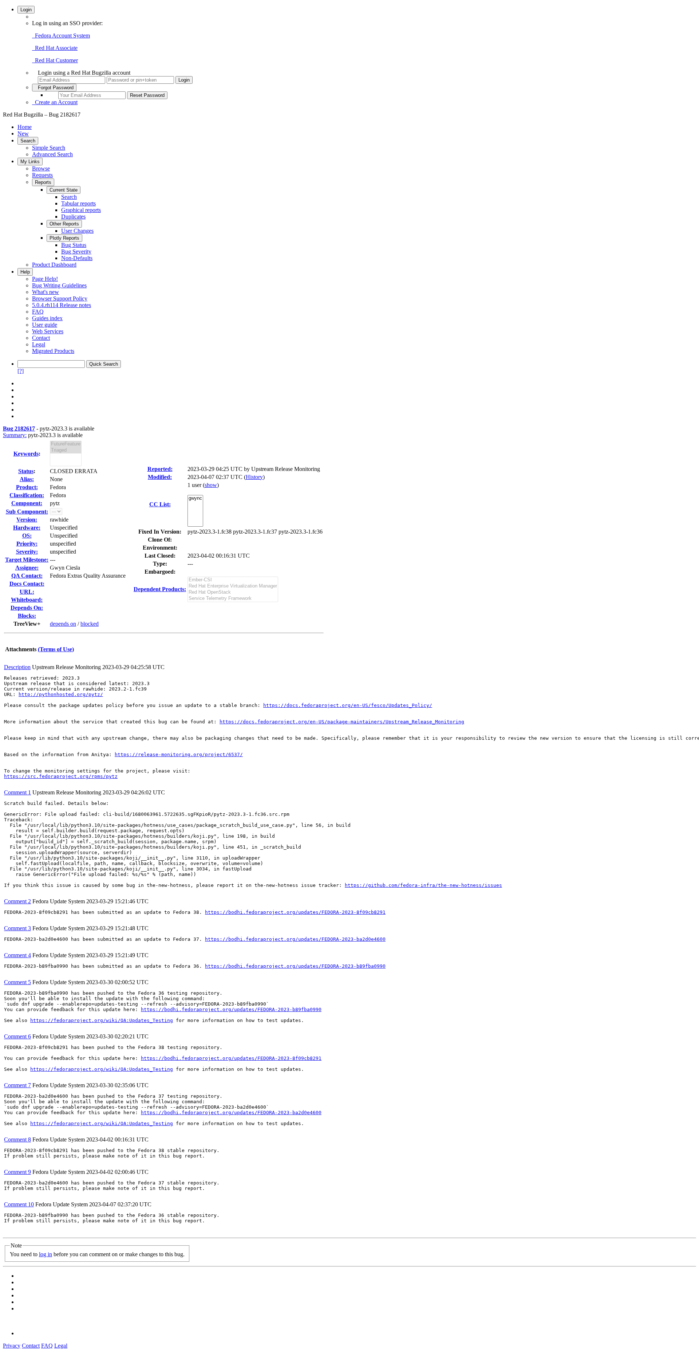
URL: (27, 592)
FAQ (38, 311)
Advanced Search (52, 154)
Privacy (11, 1346)
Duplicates (73, 216)
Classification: (26, 495)
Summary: (15, 435)
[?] (20, 371)
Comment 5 (17, 982)
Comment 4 (17, 955)
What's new (45, 292)
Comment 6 (17, 1036)
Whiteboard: (27, 600)
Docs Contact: (26, 584)
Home (24, 127)
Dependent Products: (160, 589)
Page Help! (45, 279)
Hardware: (26, 527)
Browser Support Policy (59, 298)
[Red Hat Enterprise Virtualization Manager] (233, 586)
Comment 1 (17, 792)
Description (17, 667)
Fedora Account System (61, 35)
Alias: (27, 479)
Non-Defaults (76, 258)
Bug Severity (76, 251)
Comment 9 (17, 1172)
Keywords (26, 454)
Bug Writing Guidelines (59, 285)
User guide (44, 325)
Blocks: (27, 616)
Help (25, 272)
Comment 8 (17, 1139)
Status (25, 471)
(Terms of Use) (56, 649)
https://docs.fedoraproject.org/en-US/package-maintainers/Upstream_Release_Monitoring (342, 721)
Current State (64, 190)
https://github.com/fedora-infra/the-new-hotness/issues (423, 885)
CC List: (160, 504)
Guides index (47, 318)
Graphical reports (81, 210)
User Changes (77, 231)
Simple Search (48, 148)
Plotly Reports (64, 238)
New (23, 133)
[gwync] (195, 498)
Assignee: (27, 568)
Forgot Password (54, 87)
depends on (63, 624)
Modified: (160, 477)
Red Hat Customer (55, 60)
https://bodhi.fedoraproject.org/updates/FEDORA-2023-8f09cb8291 (295, 912)
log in (45, 1254)
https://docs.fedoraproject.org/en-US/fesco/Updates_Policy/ (347, 705)
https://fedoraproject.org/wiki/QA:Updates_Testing (101, 1020)
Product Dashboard (54, 265)
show (211, 485)
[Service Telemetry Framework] (233, 599)
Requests (42, 175)
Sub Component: (27, 511)
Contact (41, 338)
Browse (41, 168)
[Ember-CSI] (233, 580)
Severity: (27, 552)
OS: (27, 535)
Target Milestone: (26, 560)
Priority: (26, 544)
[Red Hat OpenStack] (233, 592)
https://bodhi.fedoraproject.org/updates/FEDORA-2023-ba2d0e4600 (295, 939)
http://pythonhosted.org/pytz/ (61, 694)
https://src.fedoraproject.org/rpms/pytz (61, 776)
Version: (26, 519)
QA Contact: (27, 576)
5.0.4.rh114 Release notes (61, 305)
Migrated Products (53, 351)
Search (27, 141)
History (254, 477)
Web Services (47, 331)
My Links (30, 161)
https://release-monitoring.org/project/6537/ (179, 754)
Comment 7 (17, 1085)
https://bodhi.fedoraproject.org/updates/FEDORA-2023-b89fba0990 (295, 966)
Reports (43, 182)
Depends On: (27, 608)
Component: (26, 503)
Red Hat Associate (55, 48)
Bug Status (73, 245)
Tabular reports (78, 203)
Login (26, 9)
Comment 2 (17, 901)
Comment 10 (19, 1204)
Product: (27, 487)
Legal (38, 344)
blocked (89, 624)
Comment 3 (17, 928)
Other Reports (64, 224)
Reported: (160, 469)
